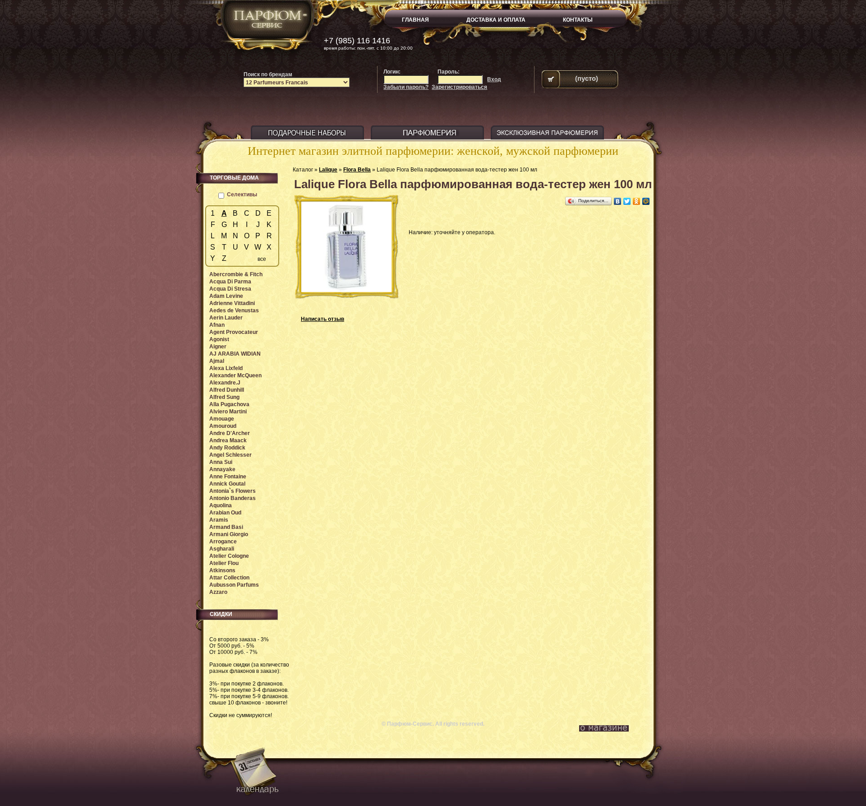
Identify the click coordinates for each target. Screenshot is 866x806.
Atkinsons (222, 570)
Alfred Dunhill (226, 390)
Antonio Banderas (232, 498)
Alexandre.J (224, 383)
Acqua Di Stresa (230, 289)
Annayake (222, 469)
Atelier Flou (224, 563)
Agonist (219, 339)
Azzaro (218, 592)
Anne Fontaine (227, 476)
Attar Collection (229, 577)
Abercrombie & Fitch (236, 274)
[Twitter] (627, 201)
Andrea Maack (228, 440)
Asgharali (221, 549)
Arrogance (223, 541)
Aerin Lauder (226, 318)
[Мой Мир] (646, 201)
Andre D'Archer (229, 433)
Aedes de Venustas (234, 310)
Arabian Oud (225, 513)
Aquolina (220, 505)
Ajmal (216, 361)
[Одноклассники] (636, 201)
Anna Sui (220, 462)
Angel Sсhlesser (230, 455)
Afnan (217, 325)
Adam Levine (226, 296)
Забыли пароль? (405, 87)
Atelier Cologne (229, 556)
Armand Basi (226, 527)
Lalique (328, 170)
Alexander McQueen (235, 375)
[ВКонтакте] (617, 201)
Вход (494, 79)
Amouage (221, 419)
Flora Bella (357, 170)
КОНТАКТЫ (578, 20)
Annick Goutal (227, 484)
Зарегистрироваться (459, 87)
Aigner (217, 346)
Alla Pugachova (229, 404)
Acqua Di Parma (230, 281)
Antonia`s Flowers (232, 491)
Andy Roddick (227, 448)
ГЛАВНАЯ (415, 20)
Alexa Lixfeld (226, 368)
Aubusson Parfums (234, 585)
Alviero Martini (228, 411)
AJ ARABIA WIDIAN (235, 354)
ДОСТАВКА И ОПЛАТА (495, 20)
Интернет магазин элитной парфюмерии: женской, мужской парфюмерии (433, 150)
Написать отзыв (322, 319)
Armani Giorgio (228, 534)
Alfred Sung (224, 397)
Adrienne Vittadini (232, 303)
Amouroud (222, 426)
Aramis (218, 520)
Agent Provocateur (233, 332)
